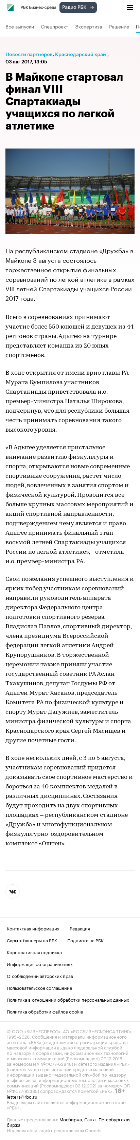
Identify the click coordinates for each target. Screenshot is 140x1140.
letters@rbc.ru (22, 1096)
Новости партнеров (29, 54)
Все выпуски (19, 26)
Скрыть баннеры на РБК (32, 940)
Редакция (80, 928)
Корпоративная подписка (34, 951)
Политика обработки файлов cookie (45, 1011)
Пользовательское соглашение (39, 987)
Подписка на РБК (85, 940)
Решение (119, 26)
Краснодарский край (80, 54)
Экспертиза (88, 26)
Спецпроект (54, 26)
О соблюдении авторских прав (40, 975)
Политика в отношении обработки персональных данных (68, 999)
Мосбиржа (70, 1119)
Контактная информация (33, 928)
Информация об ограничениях (40, 963)
